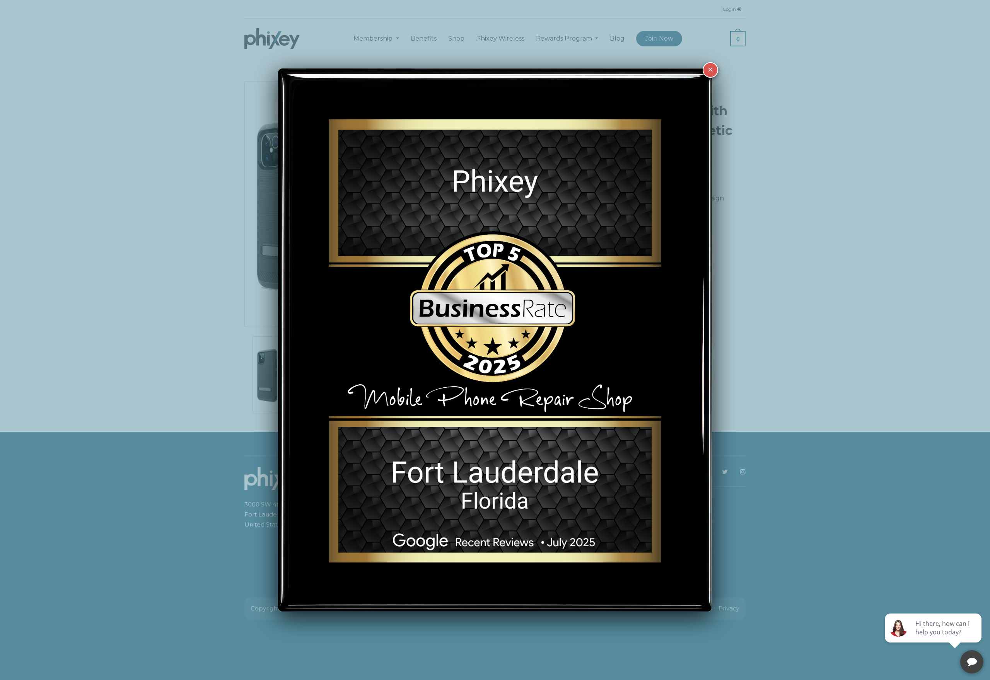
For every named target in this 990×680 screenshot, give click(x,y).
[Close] (710, 70)
